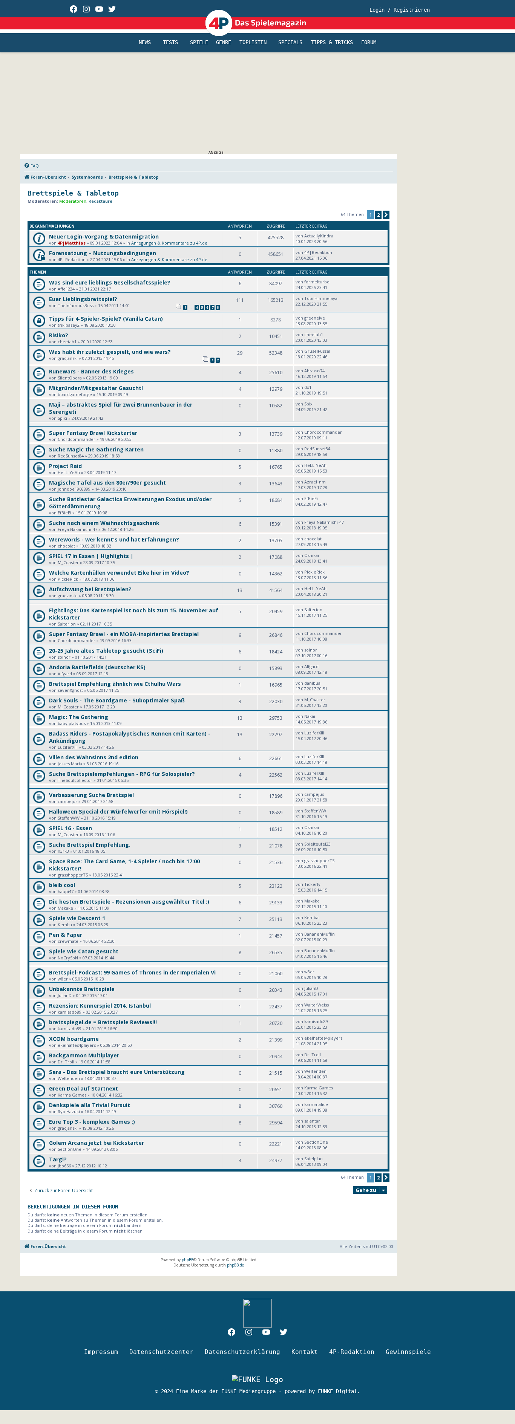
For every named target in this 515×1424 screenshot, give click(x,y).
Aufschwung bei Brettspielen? (90, 589)
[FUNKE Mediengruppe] (257, 1379)
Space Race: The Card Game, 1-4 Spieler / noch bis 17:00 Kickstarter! (124, 865)
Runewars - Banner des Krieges (91, 371)
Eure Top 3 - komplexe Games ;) (92, 1121)
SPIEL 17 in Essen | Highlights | (91, 556)
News (145, 43)
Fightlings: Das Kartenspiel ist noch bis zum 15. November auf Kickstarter (133, 614)
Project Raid (65, 466)
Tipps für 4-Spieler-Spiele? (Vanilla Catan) (106, 318)
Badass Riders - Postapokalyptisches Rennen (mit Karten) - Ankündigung (129, 737)
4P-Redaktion (351, 1351)
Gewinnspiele (408, 1351)
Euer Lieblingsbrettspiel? (83, 299)
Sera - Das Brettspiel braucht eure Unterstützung (117, 1071)
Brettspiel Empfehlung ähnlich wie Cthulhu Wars (115, 683)
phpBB (187, 1259)
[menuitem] (31, 165)
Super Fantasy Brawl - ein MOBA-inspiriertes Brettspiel (124, 634)
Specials (290, 43)
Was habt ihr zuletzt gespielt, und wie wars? (110, 351)
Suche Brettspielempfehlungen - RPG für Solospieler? (122, 773)
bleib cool (62, 885)
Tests (170, 43)
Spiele (199, 43)
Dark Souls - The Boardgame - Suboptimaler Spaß (117, 700)
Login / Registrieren (399, 10)
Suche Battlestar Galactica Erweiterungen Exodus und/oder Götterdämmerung (130, 503)
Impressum (101, 1351)
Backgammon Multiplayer (84, 1055)
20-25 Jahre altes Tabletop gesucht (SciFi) (106, 650)
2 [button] (378, 214)
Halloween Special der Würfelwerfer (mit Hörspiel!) (118, 811)
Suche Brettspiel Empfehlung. (89, 844)
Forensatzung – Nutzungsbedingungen (102, 253)
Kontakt (304, 1351)
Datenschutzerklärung (242, 1351)
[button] (386, 215)
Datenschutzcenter (161, 1351)
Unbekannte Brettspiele (82, 989)
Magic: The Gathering (78, 716)
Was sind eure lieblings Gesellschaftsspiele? (109, 282)
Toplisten (253, 43)
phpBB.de (235, 1265)
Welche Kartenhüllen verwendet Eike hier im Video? (119, 572)
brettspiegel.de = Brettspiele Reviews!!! (103, 1022)
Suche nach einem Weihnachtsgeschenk (104, 522)
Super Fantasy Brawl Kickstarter (93, 432)
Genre (223, 43)
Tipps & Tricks (332, 43)
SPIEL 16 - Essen (70, 828)
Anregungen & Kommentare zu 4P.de (169, 243)
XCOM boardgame (74, 1038)
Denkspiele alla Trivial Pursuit (89, 1105)
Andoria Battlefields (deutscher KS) (97, 667)
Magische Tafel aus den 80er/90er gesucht (107, 482)
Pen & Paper (65, 934)
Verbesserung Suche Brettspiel (91, 794)
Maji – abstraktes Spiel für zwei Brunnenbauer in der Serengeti (120, 408)
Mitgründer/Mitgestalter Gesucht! (96, 388)
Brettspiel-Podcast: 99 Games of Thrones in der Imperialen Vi (132, 972)
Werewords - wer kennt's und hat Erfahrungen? (114, 539)
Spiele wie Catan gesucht (83, 951)
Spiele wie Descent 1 (77, 918)
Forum (368, 43)
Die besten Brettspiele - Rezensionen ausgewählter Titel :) (129, 901)
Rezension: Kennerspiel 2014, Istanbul (100, 1005)
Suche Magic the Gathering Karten (96, 449)
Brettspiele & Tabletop (73, 193)
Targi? (58, 1159)
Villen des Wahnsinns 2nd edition (93, 757)
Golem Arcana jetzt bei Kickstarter (96, 1142)
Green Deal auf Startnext (83, 1088)
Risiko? (58, 335)
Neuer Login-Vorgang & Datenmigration (104, 236)
